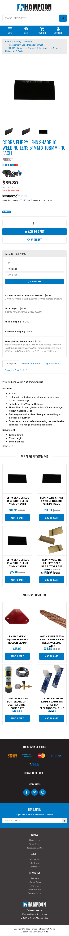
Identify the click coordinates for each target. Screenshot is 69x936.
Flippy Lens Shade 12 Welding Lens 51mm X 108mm (52, 501)
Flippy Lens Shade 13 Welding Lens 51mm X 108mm (17, 563)
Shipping (34, 878)
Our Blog (34, 863)
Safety (17, 41)
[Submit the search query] (63, 18)
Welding (28, 41)
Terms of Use (34, 886)
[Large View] (8, 131)
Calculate (35, 281)
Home (8, 41)
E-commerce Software (31, 932)
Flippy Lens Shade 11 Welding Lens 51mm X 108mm (17, 501)
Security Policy (34, 893)
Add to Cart (36, 231)
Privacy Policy (34, 889)
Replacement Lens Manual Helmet (25, 44)
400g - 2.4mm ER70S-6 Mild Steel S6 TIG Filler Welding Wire (52, 641)
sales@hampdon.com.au (35, 914)
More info (22, 196)
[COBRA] (12, 172)
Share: (6, 164)
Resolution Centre (34, 848)
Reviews (9, 370)
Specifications (53, 363)
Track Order (34, 844)
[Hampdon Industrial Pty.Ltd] (34, 8)
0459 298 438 (35, 910)
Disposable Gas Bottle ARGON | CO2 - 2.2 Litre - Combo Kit (17, 703)
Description (11, 363)
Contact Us (35, 866)
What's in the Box (31, 363)
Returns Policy (34, 882)
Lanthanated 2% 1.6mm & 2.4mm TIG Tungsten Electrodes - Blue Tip (52, 705)
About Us (34, 859)
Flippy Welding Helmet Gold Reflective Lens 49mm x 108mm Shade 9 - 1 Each (51, 566)
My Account (34, 840)
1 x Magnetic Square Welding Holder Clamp (17, 639)
